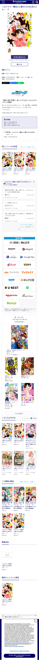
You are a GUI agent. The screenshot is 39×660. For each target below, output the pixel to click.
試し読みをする (20, 57)
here (31, 630)
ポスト (6, 83)
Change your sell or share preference (14, 646)
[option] (8, 559)
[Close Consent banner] (35, 620)
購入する (19, 64)
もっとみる (18, 413)
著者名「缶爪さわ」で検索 (26, 481)
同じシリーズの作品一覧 (27, 147)
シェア (13, 83)
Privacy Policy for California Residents (19, 651)
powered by (23, 227)
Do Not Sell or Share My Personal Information (16, 642)
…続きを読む (6, 109)
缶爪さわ (7, 70)
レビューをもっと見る (26, 224)
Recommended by (26, 418)
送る (21, 83)
